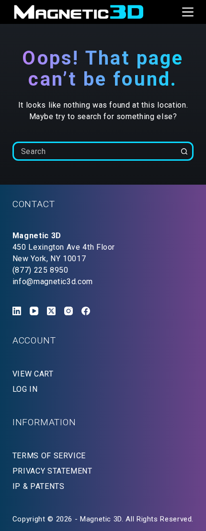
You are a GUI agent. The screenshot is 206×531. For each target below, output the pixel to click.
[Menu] (188, 12)
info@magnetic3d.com (52, 281)
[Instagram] (68, 311)
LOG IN (25, 389)
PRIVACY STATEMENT (52, 471)
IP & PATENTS (38, 486)
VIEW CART (33, 373)
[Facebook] (85, 311)
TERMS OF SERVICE (49, 455)
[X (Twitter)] (51, 311)
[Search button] (184, 151)
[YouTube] (34, 311)
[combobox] (95, 151)
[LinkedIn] (16, 311)
